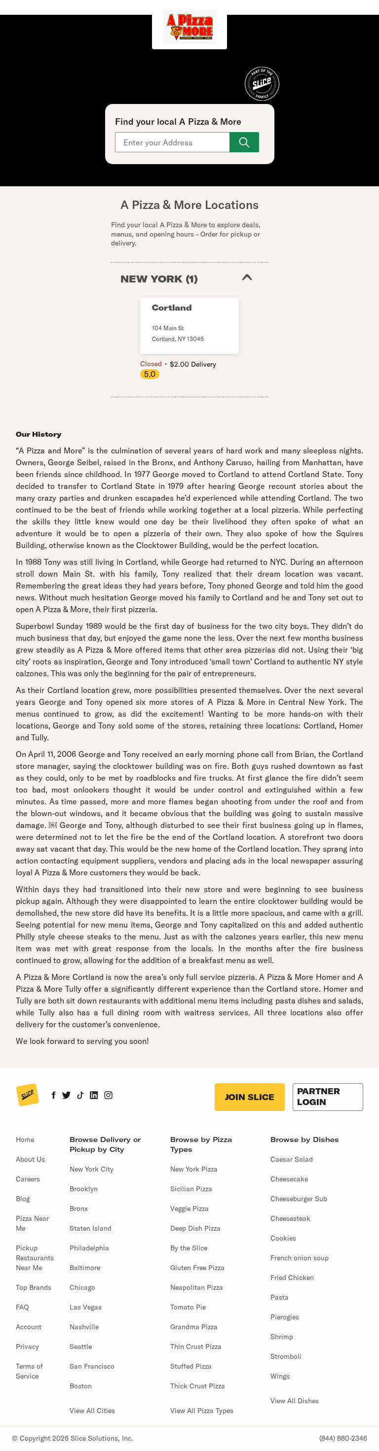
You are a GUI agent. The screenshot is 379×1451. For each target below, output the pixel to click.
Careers (28, 1179)
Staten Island (91, 1228)
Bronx (79, 1208)
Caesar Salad (291, 1159)
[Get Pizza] (244, 142)
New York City (92, 1169)
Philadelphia (89, 1248)
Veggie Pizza (189, 1208)
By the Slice (188, 1248)
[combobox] (172, 142)
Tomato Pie (188, 1307)
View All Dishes (294, 1400)
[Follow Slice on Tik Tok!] (80, 1096)
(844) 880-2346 (343, 1438)
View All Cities (92, 1410)
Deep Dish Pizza (195, 1228)
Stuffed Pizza (191, 1366)
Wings (280, 1376)
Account (28, 1326)
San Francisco (92, 1366)
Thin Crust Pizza (196, 1346)
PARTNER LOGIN (318, 1096)
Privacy (27, 1346)
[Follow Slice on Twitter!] (66, 1096)
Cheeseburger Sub (298, 1198)
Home (25, 1139)
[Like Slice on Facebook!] (53, 1096)
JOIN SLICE (249, 1097)
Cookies (283, 1238)
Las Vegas (86, 1307)
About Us (30, 1159)
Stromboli (286, 1356)
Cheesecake (289, 1179)
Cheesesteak (290, 1218)
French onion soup (299, 1257)
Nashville (84, 1326)
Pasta (279, 1297)
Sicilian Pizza (191, 1188)
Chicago (82, 1287)
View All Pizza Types (201, 1410)
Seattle (81, 1346)
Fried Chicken (292, 1277)
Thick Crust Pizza (197, 1386)
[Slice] (27, 1095)
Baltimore (85, 1267)
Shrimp (281, 1336)
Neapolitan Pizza (196, 1287)
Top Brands (33, 1287)
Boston (81, 1386)
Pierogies (284, 1317)
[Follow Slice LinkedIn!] (94, 1096)
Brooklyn (84, 1188)
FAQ (22, 1307)
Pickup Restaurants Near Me (35, 1258)
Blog (23, 1198)
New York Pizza (194, 1169)
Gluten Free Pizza (197, 1267)
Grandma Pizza (194, 1326)
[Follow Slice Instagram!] (108, 1096)
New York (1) (159, 279)
